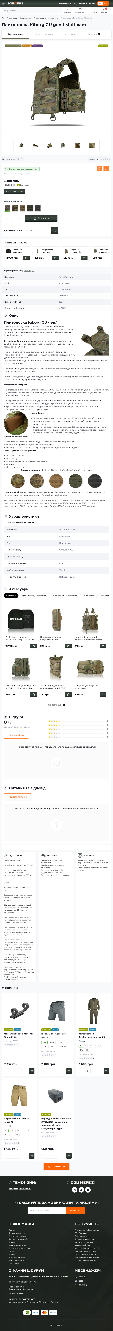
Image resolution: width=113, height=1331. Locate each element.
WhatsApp (83, 1285)
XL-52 (45, 1047)
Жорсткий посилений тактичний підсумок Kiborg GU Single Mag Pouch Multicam (78, 251)
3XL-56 (63, 1047)
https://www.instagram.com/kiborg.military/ (74, 1190)
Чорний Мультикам (82, 470)
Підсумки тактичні (82, 1236)
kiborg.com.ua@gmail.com (22, 1282)
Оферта (12, 1251)
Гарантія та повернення (19, 1236)
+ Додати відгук (16, 735)
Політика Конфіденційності (20, 1248)
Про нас (12, 1230)
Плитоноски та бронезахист (19, 18)
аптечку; (10, 464)
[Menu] (3, 3)
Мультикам (64, 536)
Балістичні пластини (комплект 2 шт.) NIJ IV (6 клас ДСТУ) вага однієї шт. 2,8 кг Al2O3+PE (21, 251)
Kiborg (95, 503)
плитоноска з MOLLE (14, 506)
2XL (81, 1050)
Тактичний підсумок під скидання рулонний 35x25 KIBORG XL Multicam (53, 687)
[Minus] (7, 218)
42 (6, 1131)
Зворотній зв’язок (16, 1260)
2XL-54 (54, 1047)
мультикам (92, 506)
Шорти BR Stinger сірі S (53, 1034)
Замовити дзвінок (87, 3)
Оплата (52, 855)
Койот (63, 470)
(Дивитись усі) (28, 271)
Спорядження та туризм (85, 1260)
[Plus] (18, 218)
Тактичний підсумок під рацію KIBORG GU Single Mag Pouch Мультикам (21, 687)
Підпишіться (75, 1210)
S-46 (44, 1042)
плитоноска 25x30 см (80, 503)
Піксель (55, 470)
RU (105, 3)
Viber (81, 1281)
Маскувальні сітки (82, 1245)
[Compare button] (106, 168)
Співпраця (13, 1242)
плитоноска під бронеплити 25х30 (51, 503)
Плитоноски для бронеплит (46, 18)
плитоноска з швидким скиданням (88, 500)
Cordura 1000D (57, 506)
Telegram (82, 1276)
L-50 (60, 1042)
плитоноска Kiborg (31, 500)
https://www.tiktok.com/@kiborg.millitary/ (81, 1190)
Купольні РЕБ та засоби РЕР (87, 1248)
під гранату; (12, 458)
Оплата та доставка (17, 1233)
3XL (87, 1050)
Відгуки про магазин (17, 1245)
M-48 (52, 1042)
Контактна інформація (18, 1239)
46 (18, 1131)
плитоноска (15, 500)
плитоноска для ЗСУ (75, 506)
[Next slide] (100, 145)
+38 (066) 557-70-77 (20, 1188)
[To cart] (31, 1071)
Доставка (16, 855)
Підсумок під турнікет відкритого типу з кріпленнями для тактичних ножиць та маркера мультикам (49, 251)
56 (17, 1135)
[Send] (54, 230)
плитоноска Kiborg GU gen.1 (56, 500)
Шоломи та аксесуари (84, 1239)
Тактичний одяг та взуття (85, 1254)
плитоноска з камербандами (18, 503)
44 (12, 1131)
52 (6, 1135)
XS (81, 1046)
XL (101, 1046)
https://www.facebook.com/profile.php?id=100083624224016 (88, 1190)
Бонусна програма (17, 1257)
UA (100, 3)
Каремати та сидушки (84, 1242)
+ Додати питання (17, 797)
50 (29, 1131)
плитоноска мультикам (37, 506)
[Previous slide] (12, 145)
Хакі (69, 470)
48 (23, 1131)
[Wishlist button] (99, 168)
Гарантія (89, 855)
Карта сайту (14, 1263)
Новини (12, 1254)
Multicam (45, 470)
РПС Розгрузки (81, 1233)
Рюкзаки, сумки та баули (85, 1251)
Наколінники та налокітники (87, 1257)
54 (12, 1135)
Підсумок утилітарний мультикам (86, 687)
